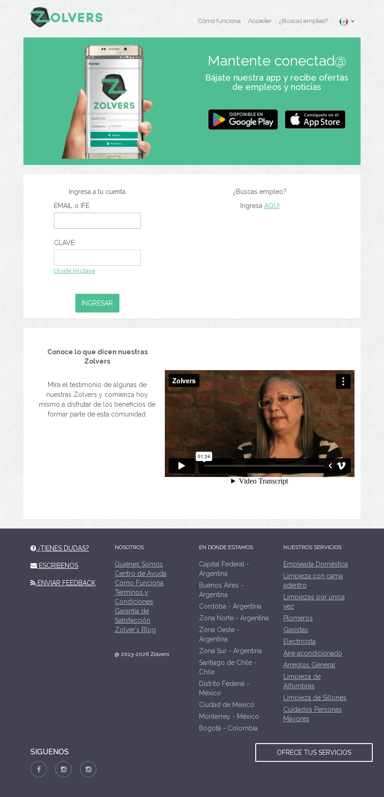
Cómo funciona (219, 20)
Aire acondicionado (312, 653)
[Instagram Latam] (88, 769)
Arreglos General (309, 665)
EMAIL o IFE (71, 205)
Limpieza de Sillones (315, 697)
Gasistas (295, 629)
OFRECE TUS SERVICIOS (314, 752)
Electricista (299, 641)
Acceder (260, 20)
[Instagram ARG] (63, 769)
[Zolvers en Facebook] (38, 769)
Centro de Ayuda (140, 573)
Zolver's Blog (135, 629)
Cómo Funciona (139, 583)
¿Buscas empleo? (303, 20)
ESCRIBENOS (57, 565)
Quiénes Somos (139, 564)
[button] (346, 21)
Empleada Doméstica (315, 564)
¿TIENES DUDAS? (62, 548)
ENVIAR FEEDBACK (66, 583)
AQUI (272, 205)
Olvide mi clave (74, 270)
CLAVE (64, 242)
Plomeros (298, 618)
